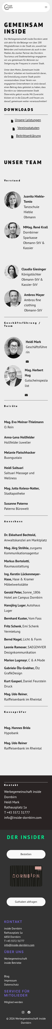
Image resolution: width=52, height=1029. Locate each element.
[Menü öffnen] (46, 7)
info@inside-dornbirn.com (19, 945)
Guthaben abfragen (26, 901)
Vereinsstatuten (28, 128)
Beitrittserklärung (28, 136)
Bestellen (26, 854)
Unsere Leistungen (28, 120)
